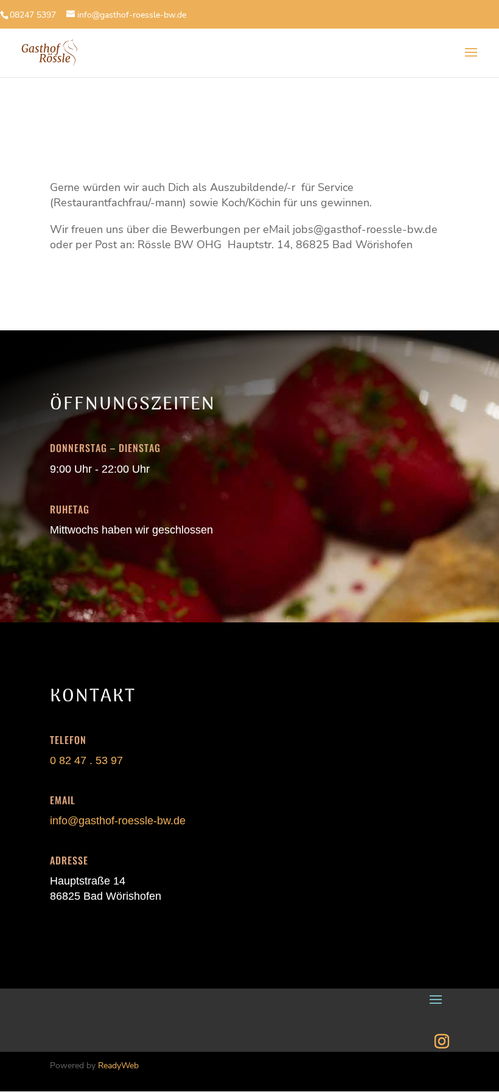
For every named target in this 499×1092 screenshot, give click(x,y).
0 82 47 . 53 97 (86, 760)
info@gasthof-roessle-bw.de (118, 821)
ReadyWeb (118, 1065)
